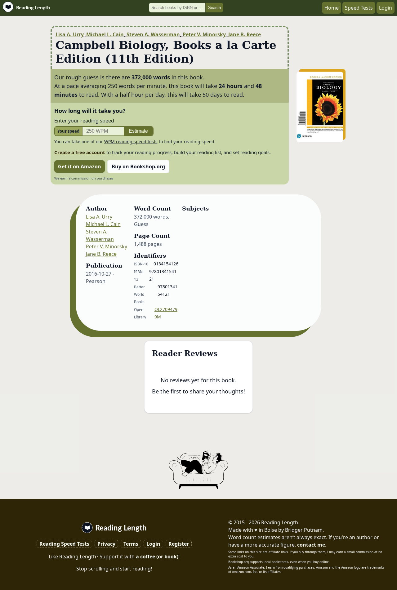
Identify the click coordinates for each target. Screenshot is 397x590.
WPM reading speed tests (131, 141)
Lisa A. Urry (69, 34)
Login (385, 7)
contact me (311, 544)
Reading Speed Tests (64, 543)
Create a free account (79, 152)
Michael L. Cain (105, 34)
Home (331, 7)
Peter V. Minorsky (204, 34)
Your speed (68, 131)
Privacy (106, 543)
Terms (130, 543)
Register (178, 543)
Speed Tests (359, 7)
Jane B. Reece (244, 34)
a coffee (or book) (157, 556)
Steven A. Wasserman (153, 34)
